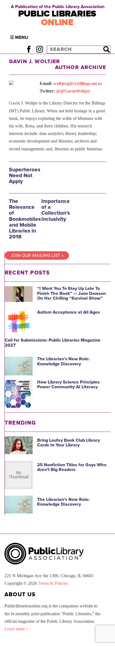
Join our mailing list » (36, 255)
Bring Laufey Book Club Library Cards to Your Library (68, 442)
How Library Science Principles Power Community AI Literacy (68, 384)
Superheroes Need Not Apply (24, 175)
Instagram (39, 49)
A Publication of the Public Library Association (57, 6)
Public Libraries (57, 18)
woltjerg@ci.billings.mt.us (77, 83)
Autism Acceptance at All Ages (68, 312)
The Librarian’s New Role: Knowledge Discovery (63, 361)
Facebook (28, 49)
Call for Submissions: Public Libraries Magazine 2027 (52, 342)
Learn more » (16, 628)
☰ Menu (19, 37)
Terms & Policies (53, 583)
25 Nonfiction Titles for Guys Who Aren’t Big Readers (71, 467)
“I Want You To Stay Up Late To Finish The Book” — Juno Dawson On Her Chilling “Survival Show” (71, 293)
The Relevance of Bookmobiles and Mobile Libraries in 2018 (25, 219)
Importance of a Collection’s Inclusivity (55, 210)
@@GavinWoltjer (73, 91)
